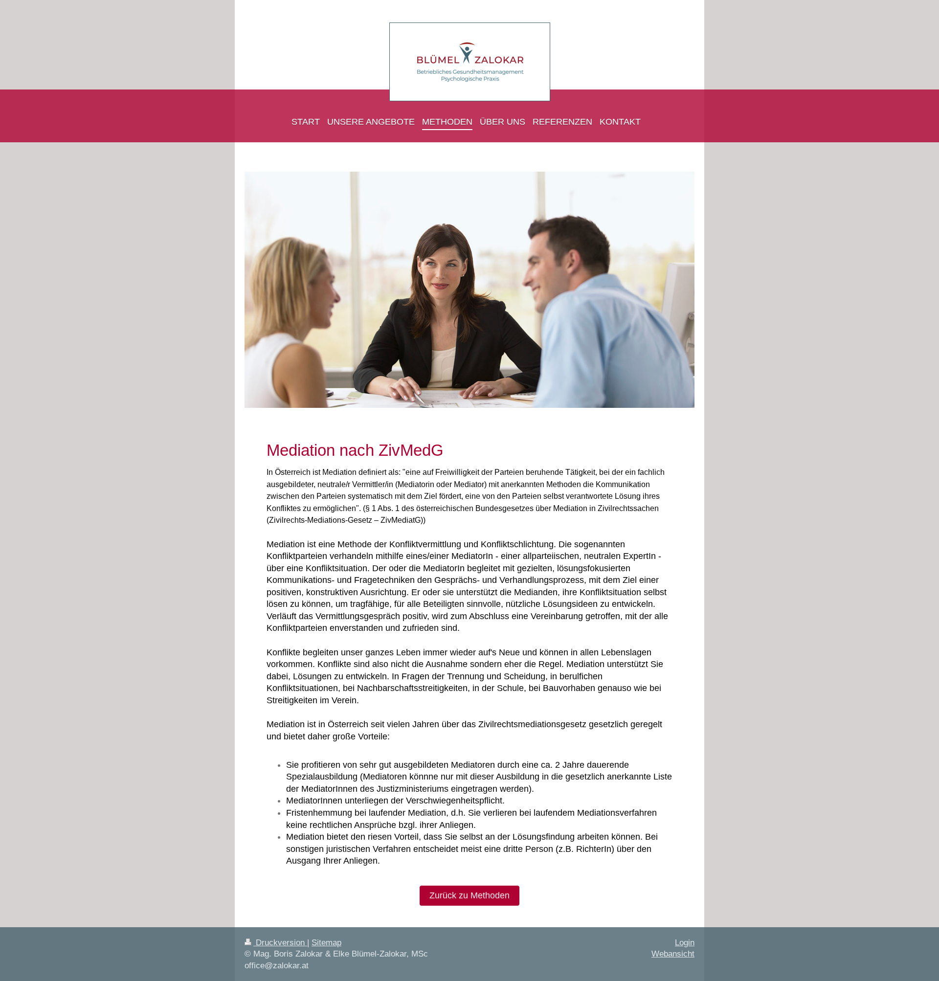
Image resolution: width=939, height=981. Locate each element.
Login (684, 942)
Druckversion (280, 942)
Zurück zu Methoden (469, 895)
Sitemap (326, 942)
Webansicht (672, 954)
